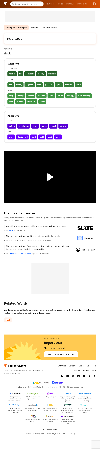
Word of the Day (51, 338)
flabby (20, 95)
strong (63, 126)
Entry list (62, 366)
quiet (58, 85)
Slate (11, 230)
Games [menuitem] (60, 4)
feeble (12, 74)
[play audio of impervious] (45, 347)
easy (11, 95)
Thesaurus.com (5, 4)
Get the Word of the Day (61, 354)
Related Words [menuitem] (50, 27)
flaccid (30, 95)
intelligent (24, 126)
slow (78, 85)
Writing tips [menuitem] (83, 4)
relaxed (68, 85)
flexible (41, 95)
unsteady (31, 101)
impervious (53, 343)
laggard (29, 85)
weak (42, 101)
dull (10, 85)
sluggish (52, 74)
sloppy (41, 74)
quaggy (70, 95)
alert (11, 137)
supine (20, 101)
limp (39, 85)
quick (44, 126)
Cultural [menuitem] (70, 4)
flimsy (19, 85)
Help (94, 366)
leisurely (30, 74)
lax (20, 74)
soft (11, 101)
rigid (34, 137)
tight (58, 137)
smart (53, 126)
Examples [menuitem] (35, 27)
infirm (60, 95)
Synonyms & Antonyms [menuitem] (16, 27)
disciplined (22, 137)
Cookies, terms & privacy (85, 370)
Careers (72, 366)
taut (50, 137)
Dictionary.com (94, 3)
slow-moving (84, 95)
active (12, 126)
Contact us (84, 366)
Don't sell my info (50, 430)
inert (51, 95)
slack (7, 320)
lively (35, 126)
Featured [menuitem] (51, 4)
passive (48, 85)
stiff (42, 137)
